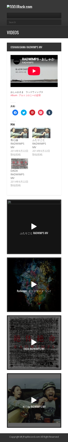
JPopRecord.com (31, 436)
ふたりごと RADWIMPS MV (39, 143)
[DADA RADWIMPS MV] (20, 164)
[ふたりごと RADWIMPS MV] (41, 133)
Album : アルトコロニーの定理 (26, 95)
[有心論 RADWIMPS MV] (20, 133)
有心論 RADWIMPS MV (17, 143)
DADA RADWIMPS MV (17, 174)
